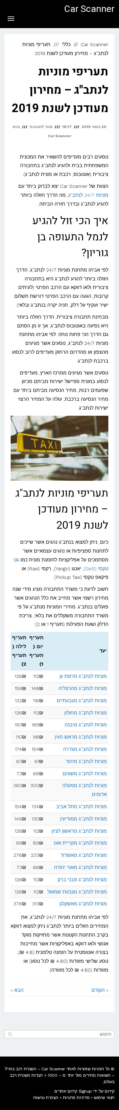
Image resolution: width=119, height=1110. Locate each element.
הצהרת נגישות (45, 1097)
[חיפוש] (10, 1034)
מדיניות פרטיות (76, 1097)
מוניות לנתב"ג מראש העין (81, 737)
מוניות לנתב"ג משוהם (85, 773)
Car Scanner (89, 9)
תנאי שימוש (104, 1097)
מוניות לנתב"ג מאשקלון (83, 904)
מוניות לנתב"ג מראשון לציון (79, 831)
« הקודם (100, 990)
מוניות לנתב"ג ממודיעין (83, 819)
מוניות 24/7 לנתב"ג (88, 195)
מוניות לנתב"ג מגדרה (85, 749)
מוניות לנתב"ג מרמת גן (83, 676)
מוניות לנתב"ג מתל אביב (81, 806)
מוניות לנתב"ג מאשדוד (83, 855)
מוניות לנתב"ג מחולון (85, 713)
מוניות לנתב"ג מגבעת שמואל (77, 892)
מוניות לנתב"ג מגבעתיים (82, 700)
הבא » (17, 990)
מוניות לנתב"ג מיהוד (86, 761)
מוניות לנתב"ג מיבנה (86, 725)
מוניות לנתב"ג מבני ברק (82, 879)
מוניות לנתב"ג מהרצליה (83, 688)
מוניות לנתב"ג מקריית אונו (80, 843)
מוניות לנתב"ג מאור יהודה (80, 867)
